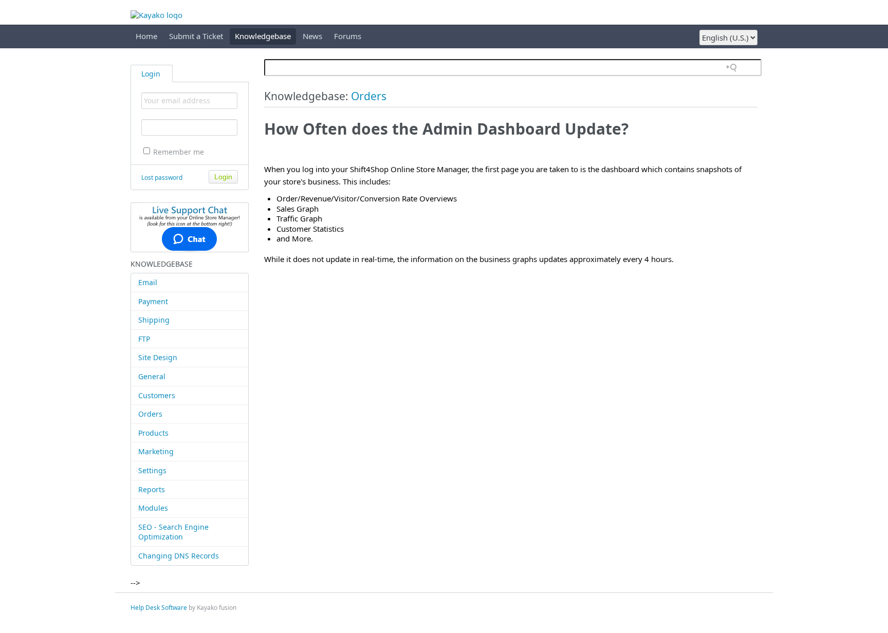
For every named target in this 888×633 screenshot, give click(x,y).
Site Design (157, 357)
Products (153, 433)
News (312, 36)
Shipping (154, 320)
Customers (156, 395)
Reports (151, 489)
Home (146, 36)
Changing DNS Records (178, 556)
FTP (144, 339)
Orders (150, 414)
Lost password (161, 177)
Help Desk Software (159, 607)
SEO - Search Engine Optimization (173, 532)
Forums (347, 36)
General (151, 376)
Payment (153, 301)
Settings (152, 470)
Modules (153, 508)
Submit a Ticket (196, 36)
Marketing (156, 451)
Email (147, 282)
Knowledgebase (263, 36)
